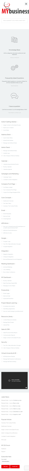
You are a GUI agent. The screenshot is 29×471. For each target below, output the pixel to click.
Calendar (4, 161)
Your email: (4, 459)
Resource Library (7, 316)
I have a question (14, 106)
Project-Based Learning (9, 303)
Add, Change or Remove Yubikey (11, 155)
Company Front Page (8, 184)
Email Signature (7, 218)
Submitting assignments (9, 308)
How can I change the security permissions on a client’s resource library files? (14, 227)
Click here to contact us (14, 112)
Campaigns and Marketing (10, 174)
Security (4, 342)
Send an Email (6, 216)
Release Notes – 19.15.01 (7, 403)
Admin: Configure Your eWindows (9, 433)
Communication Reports (9, 335)
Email (3, 210)
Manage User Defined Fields (10, 143)
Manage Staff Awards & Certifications (12, 359)
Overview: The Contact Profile (10, 206)
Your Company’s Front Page (9, 189)
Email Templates (7, 213)
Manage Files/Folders (8, 322)
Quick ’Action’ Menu (8, 138)
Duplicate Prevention (8, 298)
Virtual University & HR (8, 353)
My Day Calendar (7, 166)
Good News (6, 130)
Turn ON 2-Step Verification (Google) (12, 244)
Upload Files (6, 325)
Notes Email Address (8, 140)
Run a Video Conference (9, 272)
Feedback (3, 448)
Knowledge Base (14, 50)
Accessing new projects (9, 306)
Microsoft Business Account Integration (12, 259)
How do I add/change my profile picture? (13, 311)
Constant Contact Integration (10, 179)
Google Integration (7, 246)
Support (3, 451)
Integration (5, 251)
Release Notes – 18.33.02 (7, 414)
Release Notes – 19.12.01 (7, 406)
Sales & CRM (5, 329)
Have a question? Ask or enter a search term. (14, 20)
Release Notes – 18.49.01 (7, 411)
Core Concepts (6, 197)
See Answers (14, 85)
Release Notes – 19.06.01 (7, 408)
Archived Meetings (7, 267)
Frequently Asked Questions (14, 78)
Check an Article (14, 57)
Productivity (5, 290)
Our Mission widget (7, 187)
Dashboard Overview (8, 201)
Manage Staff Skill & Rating (9, 361)
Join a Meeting (6, 269)
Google (3, 238)
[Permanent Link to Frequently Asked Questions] (14, 67)
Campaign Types (7, 177)
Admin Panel (5, 147)
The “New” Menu (7, 203)
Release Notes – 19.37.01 (7, 400)
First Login (3, 439)
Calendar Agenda (7, 169)
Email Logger (6, 293)
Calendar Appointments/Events (11, 164)
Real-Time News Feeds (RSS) (10, 283)
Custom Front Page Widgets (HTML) (11, 192)
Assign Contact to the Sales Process (12, 125)
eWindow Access (7, 233)
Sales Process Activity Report (10, 332)
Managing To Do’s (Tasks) (9, 285)
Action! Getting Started (8, 122)
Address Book (6, 134)
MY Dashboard (6, 277)
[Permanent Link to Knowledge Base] (14, 39)
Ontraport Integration (8, 256)
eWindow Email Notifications (10, 230)
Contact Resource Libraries (9, 319)
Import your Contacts (8, 127)
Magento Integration (8, 254)
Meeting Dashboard (7, 264)
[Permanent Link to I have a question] (14, 95)
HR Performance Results (9, 356)
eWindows (4, 223)
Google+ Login (6, 241)
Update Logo (6, 153)
